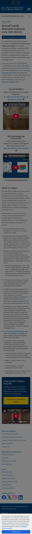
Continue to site (15, 532)
